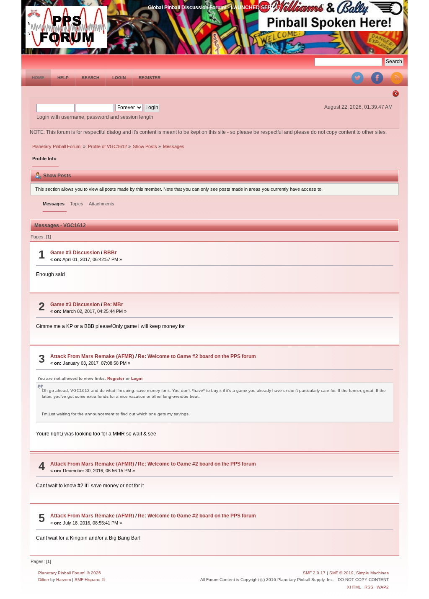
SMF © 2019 (341, 573)
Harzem (63, 579)
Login (136, 378)
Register (115, 378)
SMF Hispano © (90, 579)
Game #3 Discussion (75, 253)
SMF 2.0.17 (314, 573)
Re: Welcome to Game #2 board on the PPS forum (197, 356)
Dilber (43, 579)
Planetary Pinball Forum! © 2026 (69, 573)
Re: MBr (113, 304)
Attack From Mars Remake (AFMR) (92, 356)
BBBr (110, 253)
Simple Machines (372, 573)
